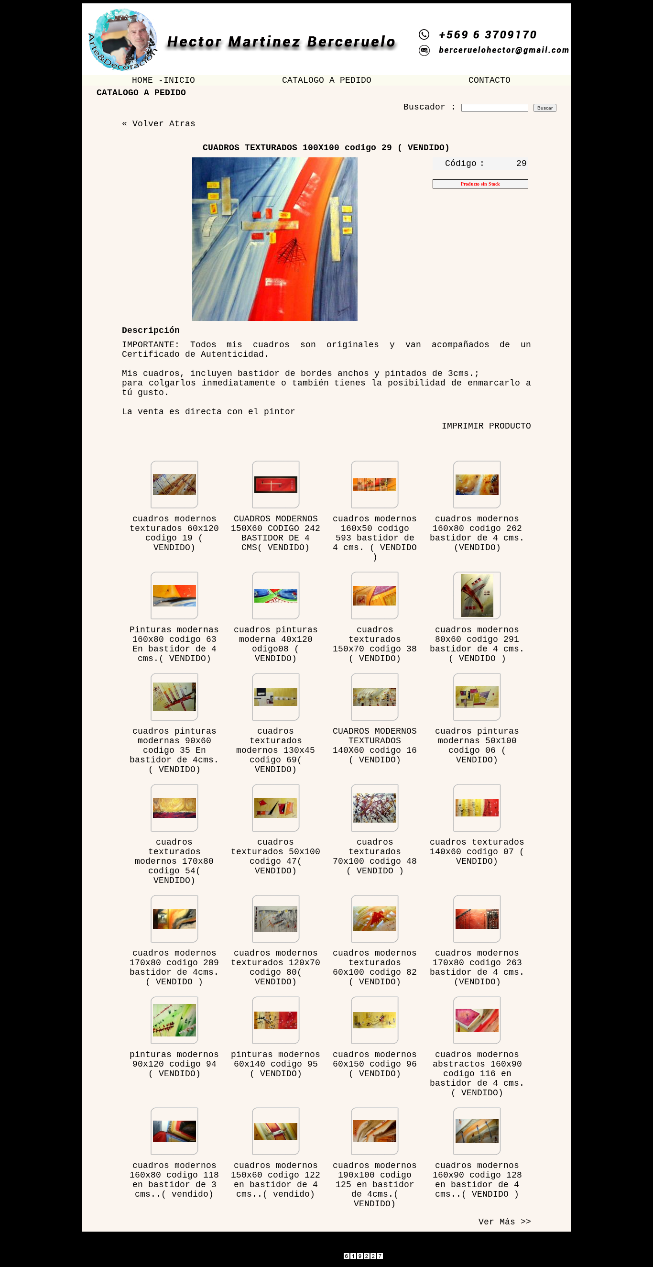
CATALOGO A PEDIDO (326, 80)
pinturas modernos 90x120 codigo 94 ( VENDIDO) (174, 1064)
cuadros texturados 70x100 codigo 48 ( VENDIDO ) (375, 856)
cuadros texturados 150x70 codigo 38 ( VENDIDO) (375, 644)
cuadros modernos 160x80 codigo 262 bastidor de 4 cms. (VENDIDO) (477, 533)
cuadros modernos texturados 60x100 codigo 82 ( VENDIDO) (375, 967)
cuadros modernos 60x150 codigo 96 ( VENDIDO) (375, 1064)
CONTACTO (489, 80)
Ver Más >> (505, 1222)
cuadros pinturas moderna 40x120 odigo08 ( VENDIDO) (276, 644)
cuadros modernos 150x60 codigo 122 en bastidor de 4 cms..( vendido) (275, 1180)
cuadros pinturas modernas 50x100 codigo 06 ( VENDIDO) (477, 746)
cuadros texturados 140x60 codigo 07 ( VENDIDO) (477, 851)
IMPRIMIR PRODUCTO (486, 426)
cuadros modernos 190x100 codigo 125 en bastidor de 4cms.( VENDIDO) (375, 1185)
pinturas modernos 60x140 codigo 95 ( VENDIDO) (275, 1064)
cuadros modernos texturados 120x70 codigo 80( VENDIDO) (275, 967)
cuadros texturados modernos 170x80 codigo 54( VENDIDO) (174, 861)
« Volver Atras (159, 124)
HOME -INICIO (163, 80)
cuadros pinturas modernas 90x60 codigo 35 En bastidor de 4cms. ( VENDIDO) (174, 750)
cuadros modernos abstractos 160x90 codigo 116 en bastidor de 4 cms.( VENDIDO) (477, 1074)
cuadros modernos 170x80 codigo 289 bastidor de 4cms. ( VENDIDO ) (174, 967)
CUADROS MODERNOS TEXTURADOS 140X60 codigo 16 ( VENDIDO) (375, 746)
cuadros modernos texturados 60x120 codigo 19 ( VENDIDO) (174, 533)
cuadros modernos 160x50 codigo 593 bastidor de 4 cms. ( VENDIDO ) (375, 538)
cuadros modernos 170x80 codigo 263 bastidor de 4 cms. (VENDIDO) (477, 967)
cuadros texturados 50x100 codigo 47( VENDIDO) (275, 856)
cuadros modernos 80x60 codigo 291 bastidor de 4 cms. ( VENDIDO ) (477, 644)
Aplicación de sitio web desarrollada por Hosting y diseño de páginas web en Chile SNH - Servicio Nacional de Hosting (326, 1264)
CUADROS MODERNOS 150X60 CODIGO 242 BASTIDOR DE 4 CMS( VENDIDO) (275, 533)
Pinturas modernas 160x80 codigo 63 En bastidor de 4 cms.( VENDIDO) (174, 644)
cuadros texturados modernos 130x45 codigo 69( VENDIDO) (275, 750)
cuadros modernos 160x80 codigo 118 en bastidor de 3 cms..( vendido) (174, 1180)
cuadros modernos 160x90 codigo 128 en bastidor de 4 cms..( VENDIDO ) (477, 1180)
